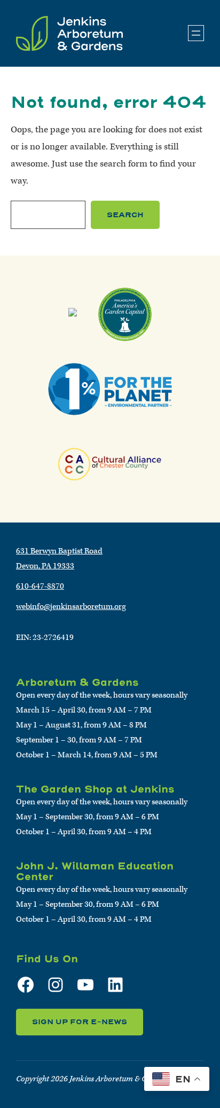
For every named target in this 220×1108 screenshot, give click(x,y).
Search (125, 214)
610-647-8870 (40, 586)
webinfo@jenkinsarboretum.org (71, 607)
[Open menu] (196, 33)
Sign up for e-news (79, 1021)
